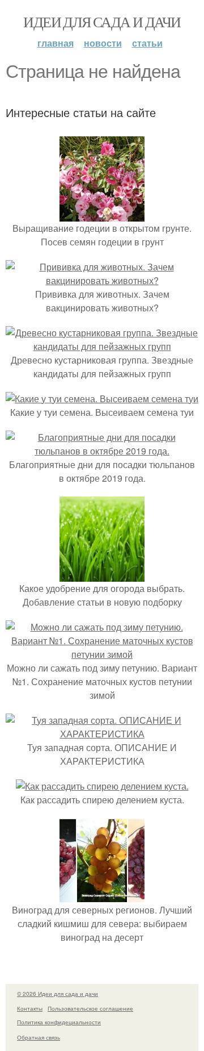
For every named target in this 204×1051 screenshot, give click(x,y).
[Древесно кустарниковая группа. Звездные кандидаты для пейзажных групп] (102, 346)
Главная (55, 42)
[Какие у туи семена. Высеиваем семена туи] (102, 398)
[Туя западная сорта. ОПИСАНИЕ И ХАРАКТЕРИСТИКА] (102, 733)
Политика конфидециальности (59, 1022)
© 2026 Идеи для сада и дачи (57, 994)
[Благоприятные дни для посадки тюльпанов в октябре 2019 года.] (102, 450)
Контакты (29, 1008)
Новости (103, 42)
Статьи (147, 42)
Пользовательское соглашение (90, 1008)
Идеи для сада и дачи (101, 21)
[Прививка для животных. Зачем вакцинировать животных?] (102, 280)
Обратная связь (38, 1037)
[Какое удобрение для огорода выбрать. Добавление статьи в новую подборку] (102, 574)
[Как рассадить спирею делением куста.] (102, 786)
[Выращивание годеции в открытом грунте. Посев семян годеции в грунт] (102, 214)
